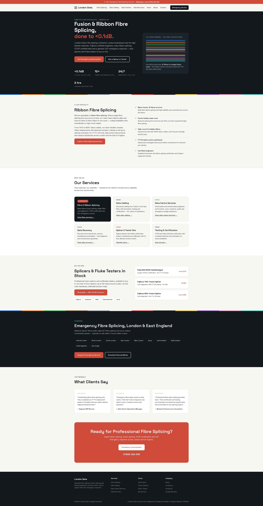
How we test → (161, 242)
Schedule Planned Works (118, 355)
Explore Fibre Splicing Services (89, 141)
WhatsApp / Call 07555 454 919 (147, 2)
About (155, 8)
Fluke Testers (142, 488)
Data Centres (126, 8)
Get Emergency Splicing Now (89, 59)
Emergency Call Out (179, 8)
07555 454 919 (131, 454)
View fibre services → (86, 217)
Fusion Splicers (143, 485)
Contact (163, 8)
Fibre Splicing (102, 8)
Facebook (169, 488)
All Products (142, 482)
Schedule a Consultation (132, 447)
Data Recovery (139, 8)
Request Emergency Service (88, 355)
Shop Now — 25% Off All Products (90, 292)
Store (149, 8)
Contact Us (169, 485)
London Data (85, 7)
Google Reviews (171, 492)
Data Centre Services (118, 488)
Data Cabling (114, 8)
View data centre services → (166, 215)
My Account (142, 492)
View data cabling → (124, 215)
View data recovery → (86, 242)
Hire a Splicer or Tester (117, 59)
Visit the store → (122, 242)
